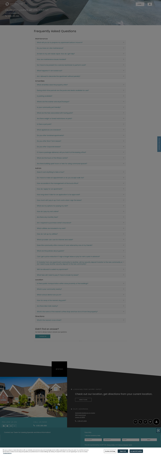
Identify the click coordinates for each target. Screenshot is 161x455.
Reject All (123, 451)
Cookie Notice (7, 453)
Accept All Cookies (136, 451)
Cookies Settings (110, 451)
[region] (80, 451)
